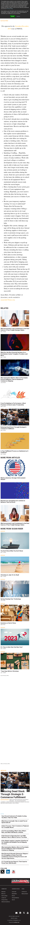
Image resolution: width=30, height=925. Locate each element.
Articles (16, 458)
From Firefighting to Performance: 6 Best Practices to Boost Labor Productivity (13, 404)
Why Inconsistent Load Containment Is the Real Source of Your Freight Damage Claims (15, 329)
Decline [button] (18, 16)
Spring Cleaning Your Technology (11, 599)
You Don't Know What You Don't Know (12, 551)
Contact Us (4, 897)
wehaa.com (16, 922)
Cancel (13, 899)
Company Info (4, 888)
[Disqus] (15, 698)
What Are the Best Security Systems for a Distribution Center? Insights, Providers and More (14, 354)
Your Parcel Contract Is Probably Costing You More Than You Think (14, 816)
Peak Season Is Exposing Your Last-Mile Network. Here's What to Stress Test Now (14, 836)
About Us (3, 893)
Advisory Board (25, 893)
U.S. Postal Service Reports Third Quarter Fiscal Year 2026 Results (14, 862)
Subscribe (14, 891)
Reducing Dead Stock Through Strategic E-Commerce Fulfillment (14, 427)
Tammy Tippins (6, 799)
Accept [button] (12, 16)
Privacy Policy (10, 8)
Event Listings (4, 895)
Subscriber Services (16, 888)
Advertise (3, 891)
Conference (24, 891)
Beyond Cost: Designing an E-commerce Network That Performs (13, 501)
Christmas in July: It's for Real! (10, 575)
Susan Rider (5, 20)
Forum (23, 888)
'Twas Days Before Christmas (10, 671)
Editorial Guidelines (6, 901)
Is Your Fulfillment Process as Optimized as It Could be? (14, 451)
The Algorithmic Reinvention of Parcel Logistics (13, 794)
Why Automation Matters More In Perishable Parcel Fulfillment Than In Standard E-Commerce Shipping (14, 379)
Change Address (15, 897)
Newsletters (14, 893)
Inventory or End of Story (8, 623)
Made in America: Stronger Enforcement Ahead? (13, 478)
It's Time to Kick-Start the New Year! (12, 647)
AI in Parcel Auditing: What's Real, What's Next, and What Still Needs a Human (14, 831)
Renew (13, 895)
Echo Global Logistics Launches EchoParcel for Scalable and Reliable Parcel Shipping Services (15, 842)
